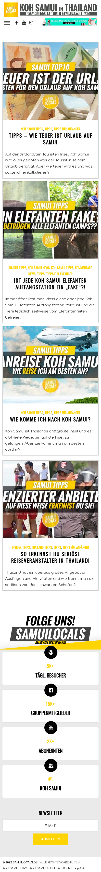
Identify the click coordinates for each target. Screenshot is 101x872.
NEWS (32, 273)
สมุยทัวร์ (79, 868)
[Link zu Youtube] (24, 22)
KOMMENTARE (83, 267)
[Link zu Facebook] (16, 22)
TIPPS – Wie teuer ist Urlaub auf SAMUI (50, 138)
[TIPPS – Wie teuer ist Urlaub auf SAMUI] (51, 81)
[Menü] (6, 23)
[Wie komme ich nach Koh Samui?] (51, 364)
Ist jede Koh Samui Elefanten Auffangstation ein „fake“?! (50, 283)
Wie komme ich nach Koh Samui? (50, 419)
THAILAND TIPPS (41, 547)
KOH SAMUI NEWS (39, 267)
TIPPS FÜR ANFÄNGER (67, 128)
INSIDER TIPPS (17, 267)
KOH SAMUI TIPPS (32, 128)
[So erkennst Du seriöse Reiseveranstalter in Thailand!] (51, 499)
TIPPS (48, 128)
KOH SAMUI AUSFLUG (44, 868)
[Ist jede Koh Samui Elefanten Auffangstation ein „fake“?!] (51, 220)
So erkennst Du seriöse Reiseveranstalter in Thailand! (50, 557)
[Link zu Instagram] (31, 22)
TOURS (67, 868)
